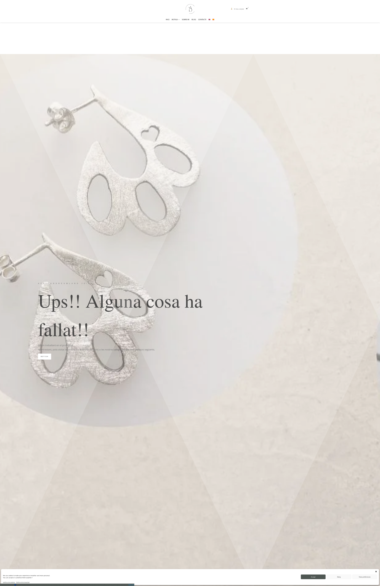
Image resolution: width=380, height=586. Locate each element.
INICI (168, 20)
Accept (313, 577)
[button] (376, 572)
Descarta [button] (131, 585)
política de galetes (9, 582)
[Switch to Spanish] (213, 20)
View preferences (364, 577)
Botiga (44, 356)
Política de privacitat (22, 582)
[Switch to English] (209, 20)
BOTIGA (175, 20)
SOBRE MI (185, 20)
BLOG (194, 20)
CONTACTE (202, 20)
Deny (339, 577)
